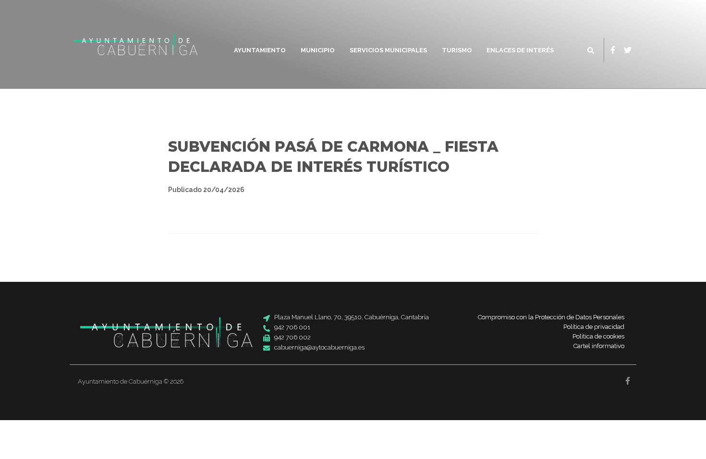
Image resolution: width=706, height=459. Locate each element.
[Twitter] (628, 50)
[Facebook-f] (613, 50)
